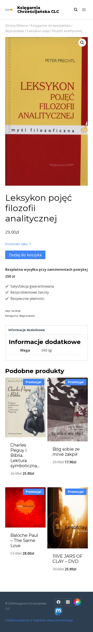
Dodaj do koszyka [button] (25, 484)
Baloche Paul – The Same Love (24, 540)
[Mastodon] (58, 611)
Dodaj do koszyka (25, 254)
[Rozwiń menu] (84, 9)
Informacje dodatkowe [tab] (26, 330)
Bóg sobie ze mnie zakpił (66, 452)
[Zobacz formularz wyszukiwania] (73, 10)
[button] (82, 43)
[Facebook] (58, 602)
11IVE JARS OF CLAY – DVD (68, 559)
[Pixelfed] (77, 602)
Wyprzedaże (27, 315)
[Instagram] (68, 602)
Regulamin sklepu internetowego (53, 620)
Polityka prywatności (17, 620)
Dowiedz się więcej (25, 564)
